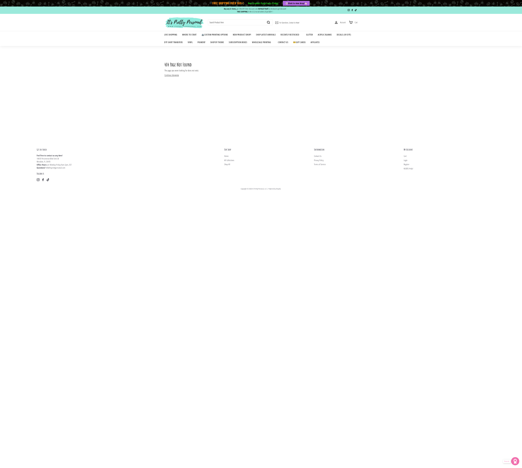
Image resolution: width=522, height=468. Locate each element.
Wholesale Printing (261, 42)
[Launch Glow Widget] (515, 461)
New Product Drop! (242, 34)
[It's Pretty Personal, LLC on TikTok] (47, 179)
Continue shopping (171, 75)
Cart (405, 156)
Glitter (309, 34)
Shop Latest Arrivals (266, 34)
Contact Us (283, 42)
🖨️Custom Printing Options (214, 34)
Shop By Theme (217, 42)
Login (405, 160)
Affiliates (315, 42)
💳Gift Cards (299, 42)
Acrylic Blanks (325, 34)
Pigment (201, 42)
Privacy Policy (319, 160)
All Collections (229, 160)
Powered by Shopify (274, 189)
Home (226, 156)
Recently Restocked (290, 34)
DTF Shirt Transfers (173, 42)
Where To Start (189, 34)
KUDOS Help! (408, 168)
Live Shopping (170, 34)
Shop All (227, 164)
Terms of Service (320, 164)
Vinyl (190, 42)
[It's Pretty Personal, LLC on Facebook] (43, 179)
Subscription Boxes (238, 42)
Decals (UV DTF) (344, 34)
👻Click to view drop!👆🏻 (296, 3)
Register (406, 164)
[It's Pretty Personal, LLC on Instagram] (38, 179)
